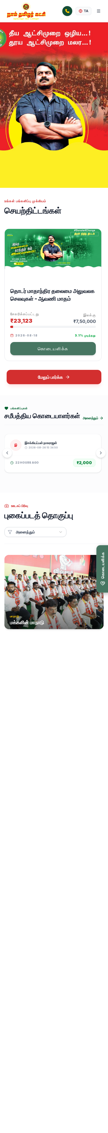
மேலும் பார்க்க (50, 377)
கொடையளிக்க (53, 348)
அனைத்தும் (90, 418)
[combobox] (35, 532)
